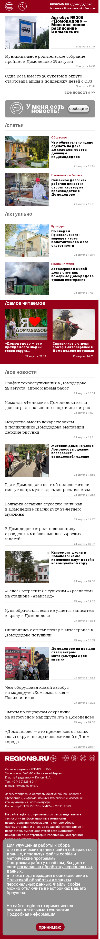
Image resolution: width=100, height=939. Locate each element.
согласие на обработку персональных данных (50, 869)
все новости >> (79, 92)
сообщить (78, 108)
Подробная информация (22, 839)
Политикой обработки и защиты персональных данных (39, 882)
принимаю (50, 927)
